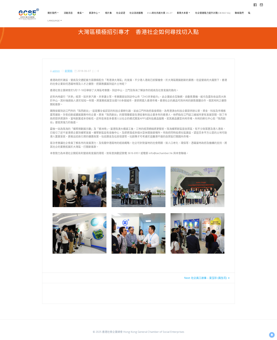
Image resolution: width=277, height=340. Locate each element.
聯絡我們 (239, 12)
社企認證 (120, 12)
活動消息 (68, 12)
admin (56, 71)
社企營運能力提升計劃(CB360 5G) (212, 12)
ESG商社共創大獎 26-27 (159, 12)
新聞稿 (68, 71)
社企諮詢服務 (136, 12)
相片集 (108, 12)
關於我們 (52, 12)
